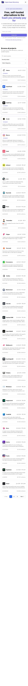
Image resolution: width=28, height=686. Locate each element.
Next (22, 496)
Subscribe (14, 35)
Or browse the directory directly (13, 39)
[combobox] (14, 59)
